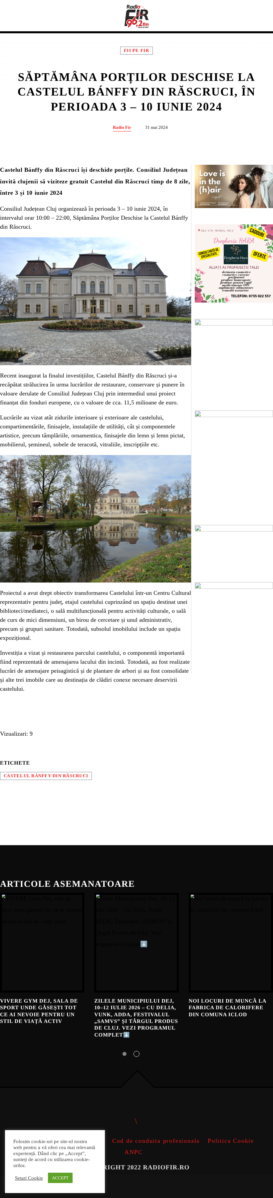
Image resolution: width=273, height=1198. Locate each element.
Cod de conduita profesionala (156, 1140)
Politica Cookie (231, 1140)
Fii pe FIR (136, 50)
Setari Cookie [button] (29, 1178)
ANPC (134, 1152)
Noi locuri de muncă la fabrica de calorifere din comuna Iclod (227, 1008)
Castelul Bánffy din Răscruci (46, 776)
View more (42, 943)
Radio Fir (122, 127)
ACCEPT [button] (60, 1177)
